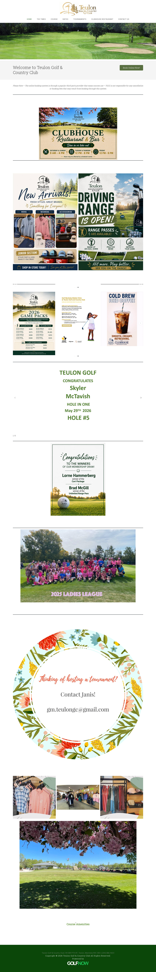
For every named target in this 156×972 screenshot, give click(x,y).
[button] (15, 284)
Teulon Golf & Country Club (78, 9)
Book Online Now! (131, 67)
